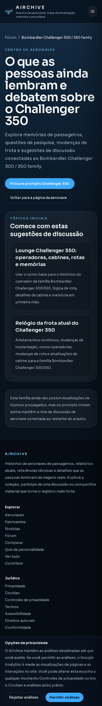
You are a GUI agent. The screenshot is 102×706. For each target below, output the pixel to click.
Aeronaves (14, 515)
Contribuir (14, 563)
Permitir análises (64, 697)
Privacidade (15, 586)
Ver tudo (12, 556)
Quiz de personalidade (24, 549)
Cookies (12, 593)
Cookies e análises (24, 685)
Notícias (12, 529)
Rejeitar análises (23, 697)
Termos (12, 607)
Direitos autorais (20, 620)
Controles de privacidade (27, 600)
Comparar (14, 542)
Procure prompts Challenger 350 (40, 183)
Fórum (10, 37)
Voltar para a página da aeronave (38, 197)
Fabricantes (15, 522)
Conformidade (18, 627)
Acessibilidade (18, 613)
